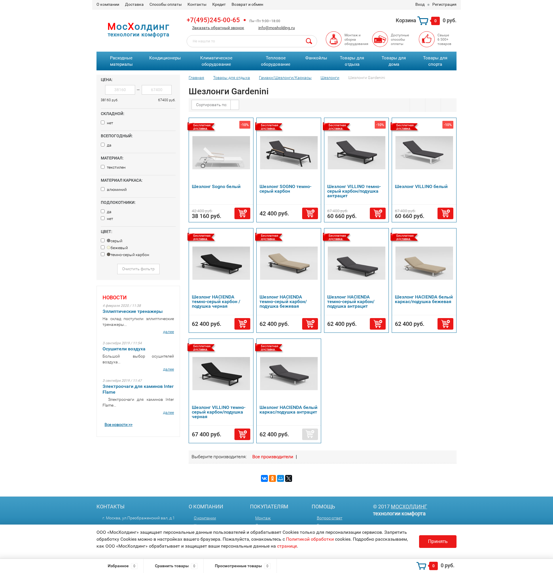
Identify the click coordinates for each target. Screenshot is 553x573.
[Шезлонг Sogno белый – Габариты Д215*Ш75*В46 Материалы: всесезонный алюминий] (221, 152)
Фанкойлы (316, 58)
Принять (438, 541)
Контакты (197, 4)
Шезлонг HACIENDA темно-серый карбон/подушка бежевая (283, 301)
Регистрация (444, 4)
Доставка (134, 4)
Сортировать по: (211, 104)
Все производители (272, 456)
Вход (420, 4)
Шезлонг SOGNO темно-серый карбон (285, 189)
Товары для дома (394, 61)
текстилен (116, 167)
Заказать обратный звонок (218, 27)
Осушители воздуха (124, 349)
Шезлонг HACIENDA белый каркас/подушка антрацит (288, 410)
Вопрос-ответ (329, 518)
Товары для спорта (435, 61)
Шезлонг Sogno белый (216, 186)
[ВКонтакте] (264, 478)
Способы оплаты (165, 4)
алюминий (116, 189)
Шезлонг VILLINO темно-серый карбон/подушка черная (218, 412)
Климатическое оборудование (216, 61)
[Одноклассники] (272, 478)
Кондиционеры (165, 58)
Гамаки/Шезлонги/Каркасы (285, 77)
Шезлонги (330, 77)
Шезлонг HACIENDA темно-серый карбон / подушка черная (216, 301)
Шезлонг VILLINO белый (421, 186)
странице (287, 546)
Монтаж (263, 518)
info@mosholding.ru (276, 27)
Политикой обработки (310, 539)
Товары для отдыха (352, 61)
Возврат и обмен (247, 4)
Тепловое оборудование (275, 61)
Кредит (219, 4)
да (108, 145)
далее (168, 331)
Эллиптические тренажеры (133, 311)
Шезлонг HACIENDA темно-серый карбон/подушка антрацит (350, 301)
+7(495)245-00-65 (213, 20)
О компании (107, 4)
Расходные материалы (121, 61)
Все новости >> (118, 424)
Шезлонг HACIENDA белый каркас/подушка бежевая (424, 299)
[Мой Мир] (280, 478)
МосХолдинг (409, 507)
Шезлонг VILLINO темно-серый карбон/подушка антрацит (354, 191)
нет (109, 123)
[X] (288, 478)
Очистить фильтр (138, 268)
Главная (196, 77)
